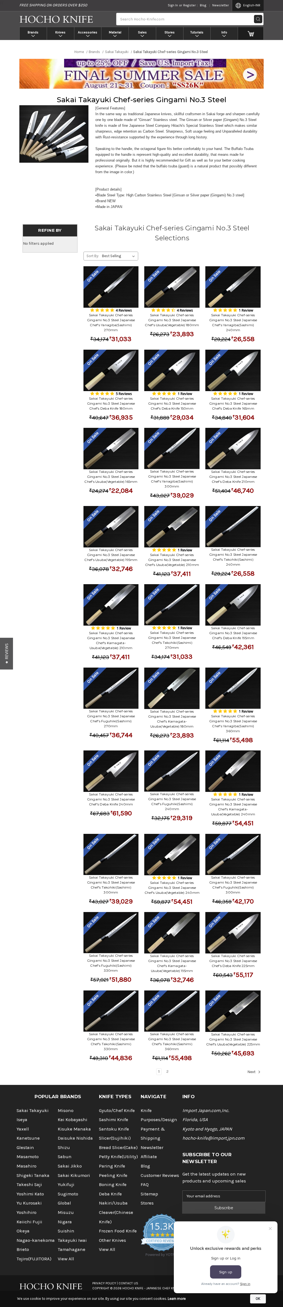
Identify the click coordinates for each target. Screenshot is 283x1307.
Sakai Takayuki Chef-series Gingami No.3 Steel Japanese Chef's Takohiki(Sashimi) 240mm (233, 556)
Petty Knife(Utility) (118, 1156)
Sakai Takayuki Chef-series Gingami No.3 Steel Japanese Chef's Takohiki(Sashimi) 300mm (111, 884)
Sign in (173, 5)
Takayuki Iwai (72, 1240)
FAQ (145, 1184)
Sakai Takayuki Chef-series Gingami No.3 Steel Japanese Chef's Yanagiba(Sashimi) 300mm (172, 478)
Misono (66, 1110)
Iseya (22, 1119)
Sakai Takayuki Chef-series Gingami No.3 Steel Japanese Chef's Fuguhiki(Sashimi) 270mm (111, 718)
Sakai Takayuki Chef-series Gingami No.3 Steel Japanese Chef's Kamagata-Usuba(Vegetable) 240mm (233, 806)
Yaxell (23, 1129)
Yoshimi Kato (30, 1194)
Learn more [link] (177, 1299)
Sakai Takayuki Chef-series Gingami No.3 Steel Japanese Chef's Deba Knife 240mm (111, 799)
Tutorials (196, 32)
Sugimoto (68, 1194)
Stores (169, 32)
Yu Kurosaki (29, 1203)
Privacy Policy (104, 1283)
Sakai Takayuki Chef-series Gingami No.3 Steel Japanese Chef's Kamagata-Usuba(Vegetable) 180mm (172, 718)
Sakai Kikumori (74, 1175)
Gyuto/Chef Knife (117, 1110)
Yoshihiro (26, 1212)
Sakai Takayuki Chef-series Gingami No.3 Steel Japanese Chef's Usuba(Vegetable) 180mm (172, 320)
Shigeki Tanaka (33, 1175)
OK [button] (258, 1299)
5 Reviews (124, 393)
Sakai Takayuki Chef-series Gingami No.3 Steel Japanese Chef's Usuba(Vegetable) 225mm (233, 1039)
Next (251, 1072)
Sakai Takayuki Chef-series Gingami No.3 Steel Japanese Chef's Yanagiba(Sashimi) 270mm (111, 322)
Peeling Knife (113, 1175)
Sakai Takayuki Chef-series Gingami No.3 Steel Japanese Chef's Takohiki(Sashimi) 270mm (172, 640)
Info (224, 32)
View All (66, 1258)
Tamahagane (71, 1249)
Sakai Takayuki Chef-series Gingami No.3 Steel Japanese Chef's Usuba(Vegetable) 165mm (110, 477)
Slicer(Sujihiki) (115, 1138)
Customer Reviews (160, 1175)
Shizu (64, 1147)
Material (115, 32)
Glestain (25, 1147)
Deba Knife (110, 1194)
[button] (6, 654)
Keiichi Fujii (29, 1221)
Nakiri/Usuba (113, 1203)
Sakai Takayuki (33, 1110)
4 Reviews (124, 310)
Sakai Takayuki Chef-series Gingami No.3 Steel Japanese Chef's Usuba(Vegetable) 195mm (110, 555)
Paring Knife (112, 1166)
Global (64, 1203)
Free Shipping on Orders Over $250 (53, 5)
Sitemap (149, 1194)
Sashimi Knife (113, 1119)
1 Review (246, 310)
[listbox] (119, 256)
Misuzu (66, 1212)
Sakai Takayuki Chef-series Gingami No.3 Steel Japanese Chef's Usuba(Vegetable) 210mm (172, 560)
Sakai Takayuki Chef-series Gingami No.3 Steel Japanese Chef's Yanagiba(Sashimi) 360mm (233, 723)
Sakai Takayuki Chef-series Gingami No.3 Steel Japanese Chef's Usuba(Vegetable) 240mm (172, 888)
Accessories (87, 32)
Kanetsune (28, 1138)
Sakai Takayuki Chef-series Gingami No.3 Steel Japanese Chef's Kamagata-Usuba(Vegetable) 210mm (111, 640)
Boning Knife (113, 1184)
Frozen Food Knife (118, 1231)
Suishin (66, 1231)
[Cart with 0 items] (251, 33)
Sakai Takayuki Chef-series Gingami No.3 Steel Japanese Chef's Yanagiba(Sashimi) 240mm (233, 322)
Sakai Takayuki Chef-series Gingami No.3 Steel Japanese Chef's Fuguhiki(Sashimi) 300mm (233, 884)
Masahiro (26, 1166)
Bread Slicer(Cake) (118, 1147)
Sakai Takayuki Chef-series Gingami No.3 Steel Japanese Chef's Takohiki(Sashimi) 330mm (111, 1041)
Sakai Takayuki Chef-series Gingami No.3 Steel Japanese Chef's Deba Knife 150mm (172, 403)
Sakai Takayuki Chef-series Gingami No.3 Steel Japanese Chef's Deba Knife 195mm (233, 633)
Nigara (65, 1221)
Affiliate (149, 1156)
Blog (203, 5)
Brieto (23, 1249)
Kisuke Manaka (74, 1129)
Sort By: (93, 256)
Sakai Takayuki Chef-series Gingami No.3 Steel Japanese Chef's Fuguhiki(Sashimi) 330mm (111, 963)
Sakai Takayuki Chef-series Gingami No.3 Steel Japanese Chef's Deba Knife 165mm (233, 403)
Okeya (23, 1231)
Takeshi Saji (29, 1184)
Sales (142, 32)
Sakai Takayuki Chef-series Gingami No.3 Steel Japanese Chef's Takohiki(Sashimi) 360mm (172, 1041)
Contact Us (128, 1283)
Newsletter (220, 5)
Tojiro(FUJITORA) (34, 1258)
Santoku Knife (114, 1129)
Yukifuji (66, 1184)
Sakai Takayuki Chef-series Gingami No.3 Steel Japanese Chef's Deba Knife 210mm (233, 477)
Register (189, 5)
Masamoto (28, 1156)
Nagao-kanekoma (36, 1240)
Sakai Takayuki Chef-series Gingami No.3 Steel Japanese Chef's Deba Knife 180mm (111, 403)
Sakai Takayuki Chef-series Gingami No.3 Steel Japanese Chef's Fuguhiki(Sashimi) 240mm (172, 801)
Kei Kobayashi (72, 1119)
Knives (60, 32)
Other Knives (112, 1240)
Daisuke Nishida (75, 1138)
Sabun (65, 1156)
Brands (33, 32)
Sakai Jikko (70, 1166)
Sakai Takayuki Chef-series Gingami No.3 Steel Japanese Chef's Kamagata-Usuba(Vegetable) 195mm (172, 963)
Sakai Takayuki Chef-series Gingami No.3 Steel (141, 99)
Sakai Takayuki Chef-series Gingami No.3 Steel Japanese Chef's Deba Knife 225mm (233, 961)
